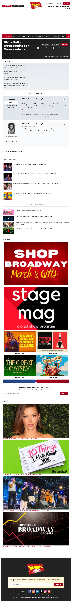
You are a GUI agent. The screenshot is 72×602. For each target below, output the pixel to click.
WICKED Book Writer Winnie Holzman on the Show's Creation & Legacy (35, 229)
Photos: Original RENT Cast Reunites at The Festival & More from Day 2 (26, 510)
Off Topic (64, 44)
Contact (28, 595)
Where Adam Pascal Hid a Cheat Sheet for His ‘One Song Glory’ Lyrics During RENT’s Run (16, 85)
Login (62, 36)
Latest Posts (55, 44)
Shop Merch (7, 5)
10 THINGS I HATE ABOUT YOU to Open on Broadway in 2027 (22, 474)
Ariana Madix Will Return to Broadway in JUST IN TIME (20, 438)
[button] (68, 36)
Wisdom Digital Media (32, 597)
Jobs (33, 36)
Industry (24, 36)
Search (49, 47)
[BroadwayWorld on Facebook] (29, 591)
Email (31, 93)
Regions (48, 595)
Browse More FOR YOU (35, 205)
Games (48, 36)
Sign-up (59, 3)
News (13, 36)
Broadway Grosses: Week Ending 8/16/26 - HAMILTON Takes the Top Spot (27, 546)
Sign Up (58, 584)
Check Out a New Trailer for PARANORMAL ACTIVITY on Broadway (34, 216)
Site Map (55, 595)
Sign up (63, 393)
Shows (18, 36)
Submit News (41, 595)
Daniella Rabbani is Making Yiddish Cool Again (29, 210)
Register (55, 36)
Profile (11, 102)
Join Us (34, 595)
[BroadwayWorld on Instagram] (33, 591)
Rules (66, 47)
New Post (41, 47)
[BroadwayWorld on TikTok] (41, 591)
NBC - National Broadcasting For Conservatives (38, 99)
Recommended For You (10, 159)
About (23, 595)
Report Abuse (58, 47)
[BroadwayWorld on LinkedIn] (37, 591)
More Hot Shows (19, 381)
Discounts (52, 381)
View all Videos (7, 236)
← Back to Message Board (12, 54)
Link (23, 110)
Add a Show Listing (18, 5)
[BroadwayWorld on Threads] (45, 591)
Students (38, 36)
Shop (43, 36)
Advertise (17, 595)
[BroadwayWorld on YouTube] (49, 591)
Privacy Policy (54, 597)
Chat (28, 36)
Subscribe (39, 93)
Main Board (45, 44)
